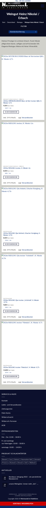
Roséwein (13, 462)
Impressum (13, 494)
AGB (3, 425)
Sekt (26, 462)
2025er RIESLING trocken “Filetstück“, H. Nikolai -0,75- (21, 367)
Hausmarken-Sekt (26, 459)
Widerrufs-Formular (9, 421)
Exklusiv (16, 459)
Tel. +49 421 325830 (22, 1)
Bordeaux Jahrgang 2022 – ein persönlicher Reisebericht (25, 478)
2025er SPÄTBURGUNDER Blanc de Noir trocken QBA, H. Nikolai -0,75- (22, 102)
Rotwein (20, 462)
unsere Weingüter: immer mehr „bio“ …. (23, 484)
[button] (34, 5)
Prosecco (5, 462)
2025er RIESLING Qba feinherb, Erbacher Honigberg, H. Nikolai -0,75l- (21, 234)
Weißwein (33, 462)
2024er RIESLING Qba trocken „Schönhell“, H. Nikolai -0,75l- (21, 301)
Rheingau (20, 22)
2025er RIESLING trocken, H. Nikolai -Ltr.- (17, 168)
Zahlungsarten (7, 409)
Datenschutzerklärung (27, 494)
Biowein (4, 459)
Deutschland (11, 22)
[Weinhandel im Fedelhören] (17, 6)
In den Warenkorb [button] (11, 112)
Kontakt (5, 401)
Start (3, 22)
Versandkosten (27, 118)
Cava (10, 459)
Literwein (37, 459)
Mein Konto (6, 413)
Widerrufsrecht (7, 417)
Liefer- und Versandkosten (11, 405)
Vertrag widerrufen (23, 503)
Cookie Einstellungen (23, 495)
